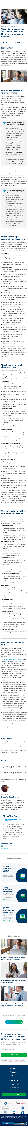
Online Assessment (8, 848)
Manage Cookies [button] (20, 1123)
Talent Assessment (6, 26)
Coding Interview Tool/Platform (12, 846)
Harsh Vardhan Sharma (10, 797)
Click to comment (12, 1022)
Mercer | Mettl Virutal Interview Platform (11, 659)
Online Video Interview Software (13, 820)
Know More (5, 880)
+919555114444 (15, 1084)
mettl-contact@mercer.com (15, 1087)
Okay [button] (7, 1123)
